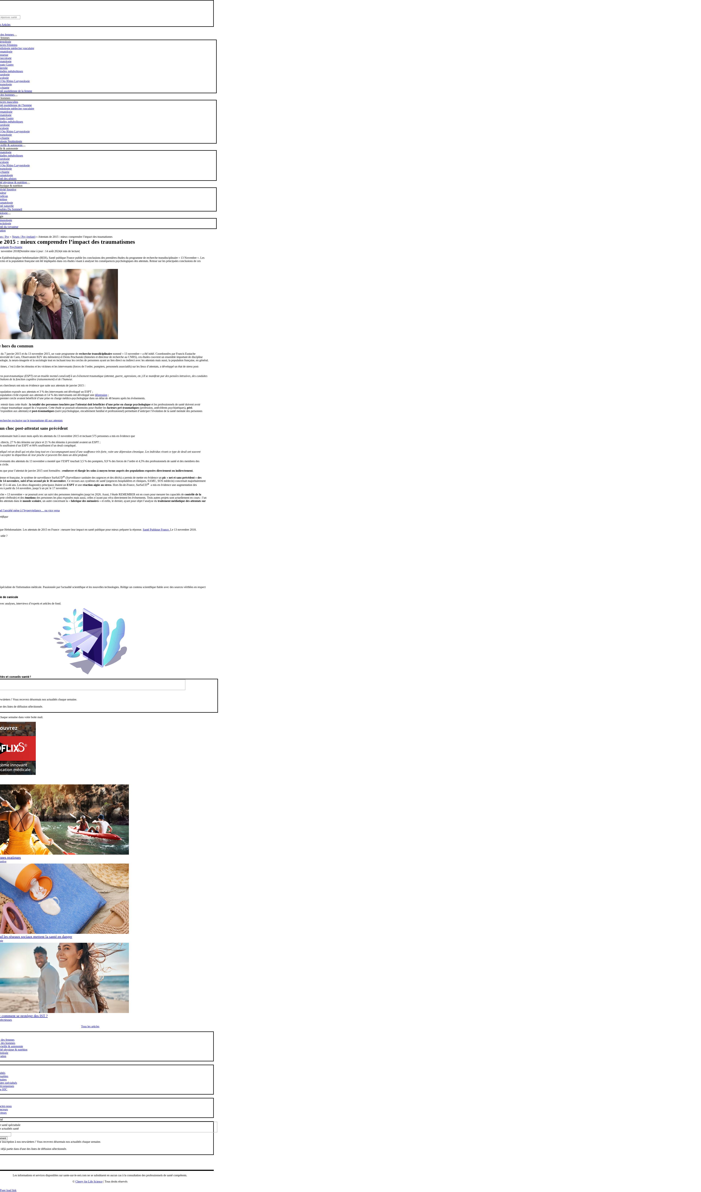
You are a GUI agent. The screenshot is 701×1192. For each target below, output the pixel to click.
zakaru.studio (111, 1187)
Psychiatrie (16, 247)
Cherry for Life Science (89, 1181)
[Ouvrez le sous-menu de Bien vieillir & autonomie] (23, 146)
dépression (101, 394)
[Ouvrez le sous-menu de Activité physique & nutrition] (28, 183)
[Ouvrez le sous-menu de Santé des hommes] (16, 95)
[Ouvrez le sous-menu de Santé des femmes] (15, 35)
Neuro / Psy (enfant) (23, 236)
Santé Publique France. (156, 529)
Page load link (8, 1190)
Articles (5, 24)
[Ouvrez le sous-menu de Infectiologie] (9, 214)
